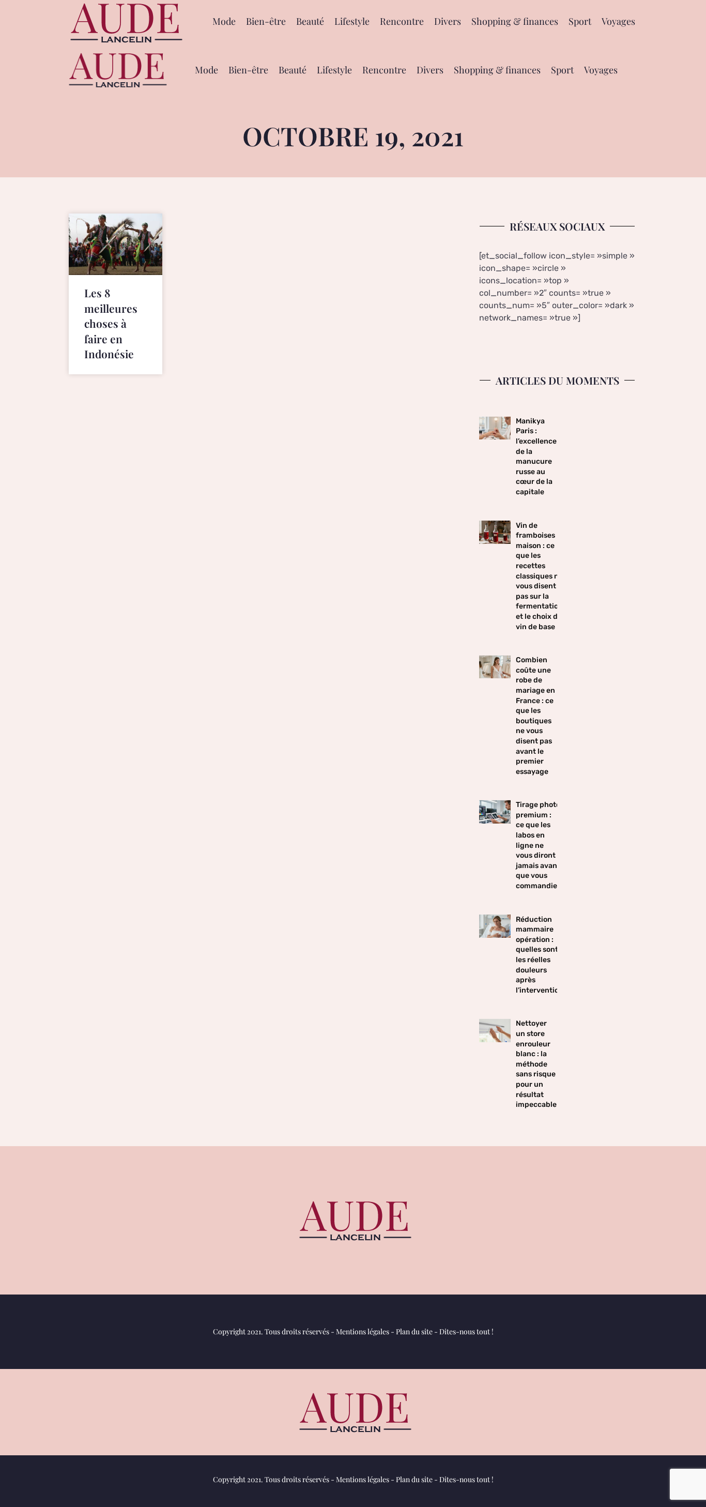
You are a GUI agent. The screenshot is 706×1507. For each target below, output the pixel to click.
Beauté (310, 21)
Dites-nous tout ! (466, 1331)
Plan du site (414, 1331)
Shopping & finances (514, 21)
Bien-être (266, 21)
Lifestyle (352, 21)
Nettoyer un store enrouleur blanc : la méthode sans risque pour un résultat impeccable (536, 1064)
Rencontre (402, 21)
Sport (580, 21)
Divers (447, 21)
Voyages (618, 21)
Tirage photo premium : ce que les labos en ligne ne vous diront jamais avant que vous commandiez (538, 845)
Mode (224, 21)
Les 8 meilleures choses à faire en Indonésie (110, 323)
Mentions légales (362, 1331)
